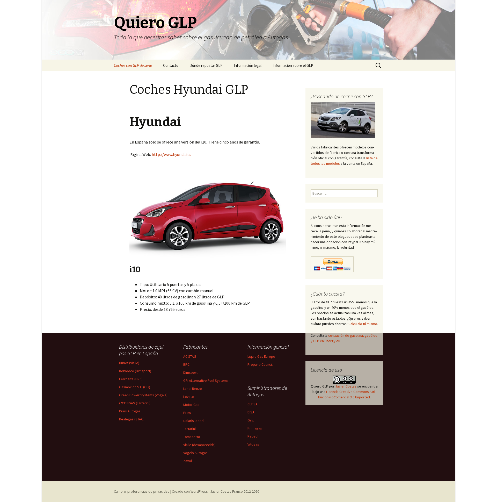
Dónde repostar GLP (206, 65)
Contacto (170, 65)
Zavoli (188, 460)
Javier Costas (345, 386)
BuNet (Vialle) (129, 363)
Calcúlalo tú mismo (362, 323)
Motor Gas (191, 404)
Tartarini (189, 428)
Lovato (188, 396)
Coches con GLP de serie (133, 65)
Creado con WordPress (190, 491)
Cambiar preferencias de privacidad (142, 491)
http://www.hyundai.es (171, 154)
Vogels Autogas (195, 452)
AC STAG (189, 356)
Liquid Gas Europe (261, 356)
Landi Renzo (192, 388)
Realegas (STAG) (131, 419)
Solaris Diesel (193, 420)
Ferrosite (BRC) (131, 379)
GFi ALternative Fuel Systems (206, 380)
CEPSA (252, 404)
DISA (250, 412)
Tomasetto (191, 436)
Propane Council (260, 364)
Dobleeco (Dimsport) (135, 371)
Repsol (252, 436)
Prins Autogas (130, 411)
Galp (250, 420)
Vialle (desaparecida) (199, 444)
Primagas (254, 428)
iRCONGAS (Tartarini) (134, 403)
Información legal (247, 65)
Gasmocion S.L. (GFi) (134, 387)
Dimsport (190, 372)
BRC (186, 364)
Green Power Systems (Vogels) (143, 395)
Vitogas (253, 444)
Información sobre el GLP (293, 65)
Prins (187, 412)
